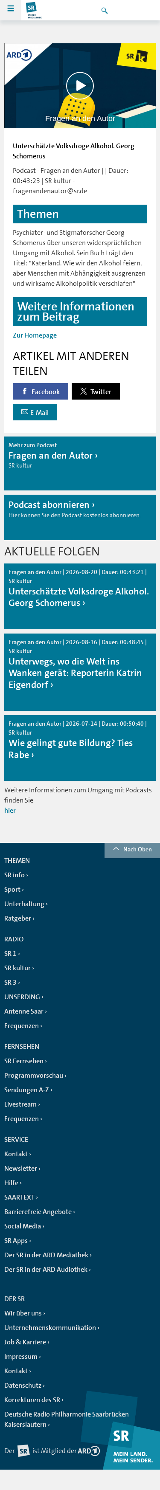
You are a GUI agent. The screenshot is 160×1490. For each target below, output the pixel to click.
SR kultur (17, 968)
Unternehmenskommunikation (50, 1328)
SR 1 (10, 953)
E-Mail (39, 412)
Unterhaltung (24, 904)
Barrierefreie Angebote (38, 1212)
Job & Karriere (25, 1342)
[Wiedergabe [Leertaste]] (80, 85)
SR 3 (10, 982)
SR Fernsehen (24, 1061)
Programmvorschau (33, 1075)
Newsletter (20, 1168)
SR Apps (16, 1241)
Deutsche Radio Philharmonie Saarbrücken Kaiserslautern (66, 1419)
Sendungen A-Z (26, 1090)
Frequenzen (21, 1026)
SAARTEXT (19, 1197)
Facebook (45, 392)
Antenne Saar (24, 1011)
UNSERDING (22, 997)
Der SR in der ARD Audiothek (45, 1269)
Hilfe (11, 1183)
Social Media (22, 1226)
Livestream (20, 1104)
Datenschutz (22, 1385)
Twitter (100, 392)
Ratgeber (17, 918)
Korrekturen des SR (32, 1400)
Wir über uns (23, 1313)
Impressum (21, 1356)
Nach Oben (137, 849)
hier (10, 810)
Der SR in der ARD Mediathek (46, 1255)
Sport (12, 889)
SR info (14, 875)
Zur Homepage (35, 335)
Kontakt (16, 1154)
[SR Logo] (34, 10)
